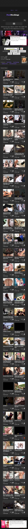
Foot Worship (16, 62)
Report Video (14, 51)
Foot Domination (13, 63)
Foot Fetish (9, 62)
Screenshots (22, 51)
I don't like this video (18, 49)
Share (10, 53)
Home (6, 519)
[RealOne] (24, 60)
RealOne (23, 56)
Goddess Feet (5, 63)
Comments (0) (16, 53)
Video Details (5, 51)
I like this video (5, 49)
